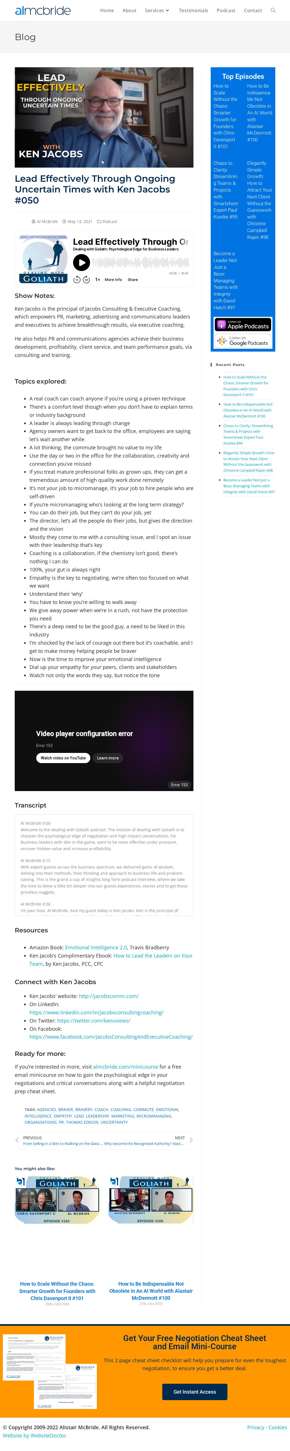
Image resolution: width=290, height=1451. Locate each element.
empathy (63, 1116)
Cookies (277, 1427)
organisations (41, 1122)
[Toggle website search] (273, 10)
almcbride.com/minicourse (125, 1066)
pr (61, 1122)
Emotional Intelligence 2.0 (96, 947)
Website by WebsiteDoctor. (35, 1435)
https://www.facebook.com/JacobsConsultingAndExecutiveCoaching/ (111, 1036)
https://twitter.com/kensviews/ (93, 1020)
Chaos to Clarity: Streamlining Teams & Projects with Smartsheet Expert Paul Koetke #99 (226, 190)
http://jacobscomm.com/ (109, 996)
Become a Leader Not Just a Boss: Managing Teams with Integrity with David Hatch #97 (226, 280)
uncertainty (114, 1122)
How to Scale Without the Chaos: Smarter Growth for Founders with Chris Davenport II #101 (57, 1291)
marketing (122, 1116)
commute (143, 1109)
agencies (46, 1109)
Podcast (110, 221)
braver (65, 1109)
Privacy (255, 1427)
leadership (97, 1116)
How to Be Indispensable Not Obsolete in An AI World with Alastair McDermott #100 (151, 1291)
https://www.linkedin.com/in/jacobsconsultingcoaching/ (96, 1012)
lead (79, 1116)
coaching (120, 1109)
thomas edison (82, 1122)
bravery (83, 1109)
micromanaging (154, 1116)
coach (101, 1109)
